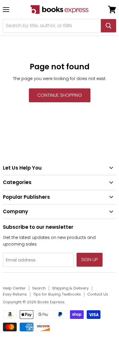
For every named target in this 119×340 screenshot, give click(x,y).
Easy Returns (15, 294)
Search (39, 288)
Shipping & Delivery (70, 288)
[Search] (108, 25)
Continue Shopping (59, 95)
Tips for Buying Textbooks (57, 294)
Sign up (89, 259)
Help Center (14, 288)
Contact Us (97, 294)
